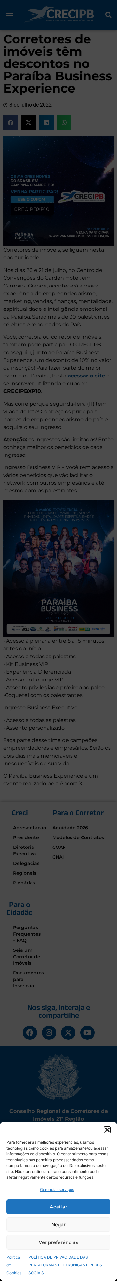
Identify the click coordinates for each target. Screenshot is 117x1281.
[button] (107, 1130)
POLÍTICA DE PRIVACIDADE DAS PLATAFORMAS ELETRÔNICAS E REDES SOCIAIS (65, 1265)
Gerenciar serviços (57, 1189)
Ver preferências (58, 1242)
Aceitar (58, 1207)
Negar (58, 1224)
